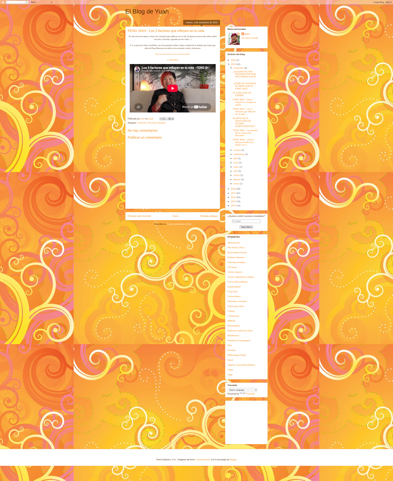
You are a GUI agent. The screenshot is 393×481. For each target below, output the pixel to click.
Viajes (230, 369)
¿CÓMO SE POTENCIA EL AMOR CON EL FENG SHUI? (244, 86)
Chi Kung (232, 267)
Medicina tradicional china (240, 330)
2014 (233, 205)
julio (235, 158)
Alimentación (234, 242)
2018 (233, 189)
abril (235, 171)
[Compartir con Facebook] (169, 118)
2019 (233, 64)
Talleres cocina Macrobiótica (241, 365)
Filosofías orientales (157, 123)
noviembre (238, 68)
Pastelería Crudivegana (239, 340)
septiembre (239, 154)
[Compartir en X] (166, 118)
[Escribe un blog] (163, 118)
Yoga (230, 374)
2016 (233, 197)
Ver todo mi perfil (249, 38)
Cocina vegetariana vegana (241, 277)
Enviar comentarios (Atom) (179, 224)
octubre (237, 150)
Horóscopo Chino (236, 306)
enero (236, 183)
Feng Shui (141, 123)
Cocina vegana (235, 272)
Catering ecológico (237, 262)
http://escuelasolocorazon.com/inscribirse (172, 54)
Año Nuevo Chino (236, 247)
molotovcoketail (203, 459)
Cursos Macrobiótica (237, 282)
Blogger (233, 459)
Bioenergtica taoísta (237, 252)
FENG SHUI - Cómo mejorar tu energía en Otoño (244, 102)
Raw (230, 345)
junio (236, 162)
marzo (236, 175)
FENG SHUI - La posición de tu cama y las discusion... (245, 133)
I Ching (231, 311)
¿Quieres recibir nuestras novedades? (246, 216)
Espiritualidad (234, 286)
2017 (233, 193)
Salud (230, 360)
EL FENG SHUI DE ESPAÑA (242, 94)
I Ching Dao (233, 316)
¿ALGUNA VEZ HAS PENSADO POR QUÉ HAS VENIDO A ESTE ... (244, 75)
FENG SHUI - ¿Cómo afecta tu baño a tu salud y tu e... (243, 142)
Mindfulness (233, 335)
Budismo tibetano (236, 257)
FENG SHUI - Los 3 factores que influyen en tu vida (244, 111)
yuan (247, 34)
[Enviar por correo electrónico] (161, 118)
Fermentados (234, 296)
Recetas (231, 350)
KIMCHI (231, 321)
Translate (250, 394)
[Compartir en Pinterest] (172, 118)
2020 (233, 60)
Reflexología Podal (237, 355)
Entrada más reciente (139, 216)
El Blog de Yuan (147, 11)
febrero (237, 179)
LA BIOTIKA (172, 59)
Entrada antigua (209, 216)
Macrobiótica (234, 325)
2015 (233, 201)
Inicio (176, 216)
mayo (236, 167)
